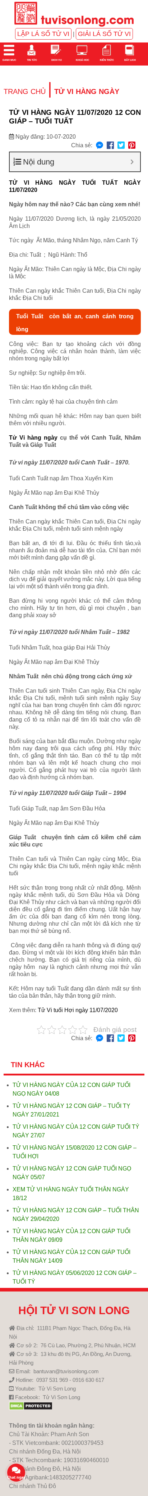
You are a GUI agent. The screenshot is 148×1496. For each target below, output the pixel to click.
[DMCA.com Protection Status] (30, 1408)
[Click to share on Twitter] (121, 145)
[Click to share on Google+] (131, 145)
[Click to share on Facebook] (110, 145)
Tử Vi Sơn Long (57, 1388)
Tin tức (31, 60)
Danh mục (9, 60)
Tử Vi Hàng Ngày (86, 91)
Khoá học (82, 60)
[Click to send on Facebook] (99, 145)
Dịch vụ (56, 60)
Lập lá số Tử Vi (43, 33)
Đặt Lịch (130, 60)
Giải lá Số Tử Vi (104, 33)
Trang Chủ (25, 91)
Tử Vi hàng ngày (33, 438)
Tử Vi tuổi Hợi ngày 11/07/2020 (78, 1010)
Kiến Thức (106, 60)
